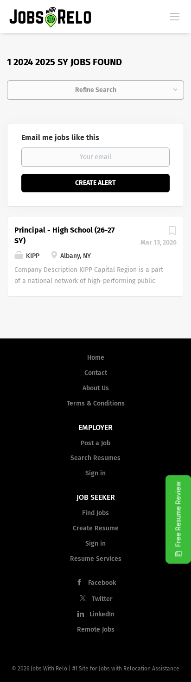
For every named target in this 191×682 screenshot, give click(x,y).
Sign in (95, 473)
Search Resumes (95, 458)
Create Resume (96, 528)
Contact (95, 373)
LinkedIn (102, 614)
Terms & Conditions (96, 403)
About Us (96, 388)
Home (95, 358)
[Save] (172, 233)
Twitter (102, 599)
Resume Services (95, 559)
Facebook (102, 583)
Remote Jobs (96, 629)
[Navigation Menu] (174, 16)
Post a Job (95, 443)
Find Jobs (95, 513)
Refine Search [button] (95, 90)
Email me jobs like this (60, 137)
